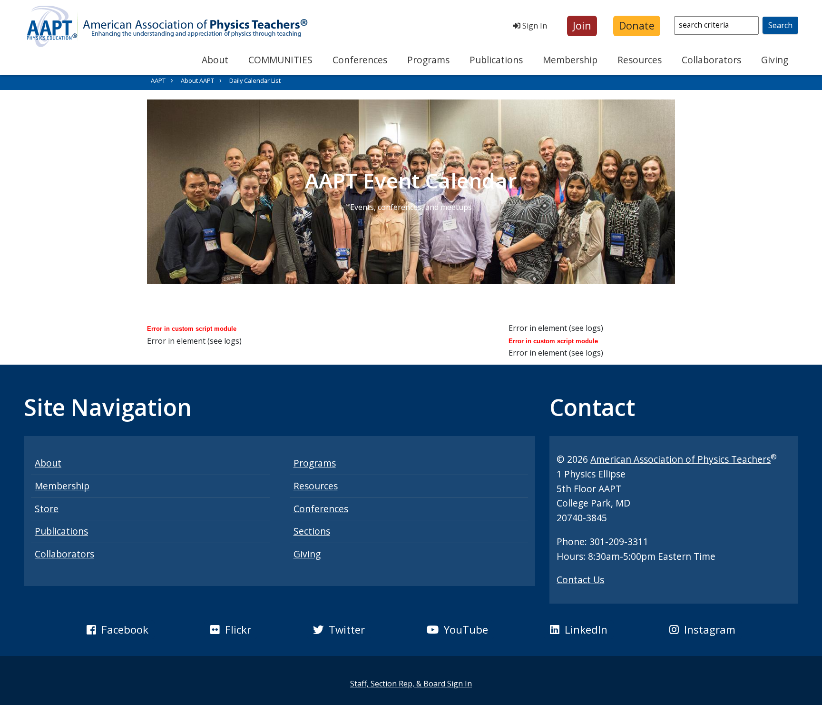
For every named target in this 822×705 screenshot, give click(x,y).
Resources (639, 59)
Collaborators (711, 59)
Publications (496, 59)
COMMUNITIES (280, 59)
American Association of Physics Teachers (680, 459)
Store (47, 508)
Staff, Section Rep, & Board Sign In (411, 683)
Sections (312, 531)
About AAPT (197, 80)
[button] (582, 26)
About (215, 59)
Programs (428, 59)
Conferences (360, 59)
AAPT (158, 80)
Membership (570, 59)
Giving (774, 59)
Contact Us (580, 579)
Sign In (533, 25)
